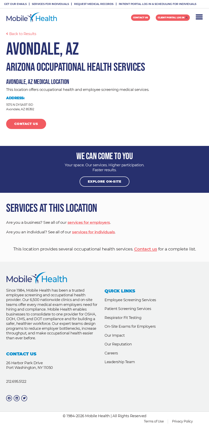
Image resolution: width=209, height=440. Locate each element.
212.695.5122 (16, 381)
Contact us (145, 248)
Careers (111, 353)
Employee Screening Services (130, 300)
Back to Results (22, 34)
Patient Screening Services (127, 309)
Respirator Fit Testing (122, 317)
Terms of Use (154, 421)
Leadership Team (119, 362)
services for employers (89, 222)
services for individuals (93, 232)
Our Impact (114, 335)
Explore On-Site (104, 181)
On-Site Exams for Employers (130, 326)
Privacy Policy (182, 421)
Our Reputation (118, 344)
